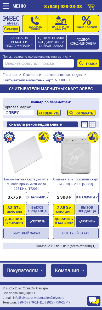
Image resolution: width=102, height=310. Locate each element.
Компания (67, 270)
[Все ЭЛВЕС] (19, 113)
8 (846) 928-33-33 (63, 6)
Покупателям (22, 270)
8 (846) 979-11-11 (30, 302)
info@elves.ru (23, 298)
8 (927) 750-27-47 (57, 302)
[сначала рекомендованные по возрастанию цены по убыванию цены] (42, 124)
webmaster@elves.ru (49, 298)
